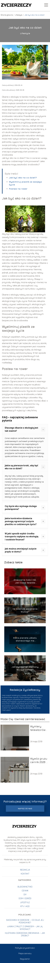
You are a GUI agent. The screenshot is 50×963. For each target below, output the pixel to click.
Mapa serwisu (25, 953)
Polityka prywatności (25, 948)
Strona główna (7, 15)
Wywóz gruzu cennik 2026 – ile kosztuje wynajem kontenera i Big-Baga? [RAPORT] (38, 760)
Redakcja (25, 870)
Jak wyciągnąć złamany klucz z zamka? (25, 668)
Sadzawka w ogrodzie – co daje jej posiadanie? (25, 921)
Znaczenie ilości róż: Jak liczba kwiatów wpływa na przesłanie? (25, 581)
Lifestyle (19, 15)
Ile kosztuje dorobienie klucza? (25, 610)
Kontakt (25, 873)
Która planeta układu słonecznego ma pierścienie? (25, 639)
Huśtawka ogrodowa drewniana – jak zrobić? (25, 934)
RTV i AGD (25, 906)
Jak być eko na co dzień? (23, 177)
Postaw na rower (18, 188)
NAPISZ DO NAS (25, 808)
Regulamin (25, 959)
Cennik (25, 890)
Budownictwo (25, 886)
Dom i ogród (25, 898)
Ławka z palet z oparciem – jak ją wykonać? (25, 927)
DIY (25, 894)
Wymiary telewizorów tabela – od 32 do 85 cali (39, 728)
